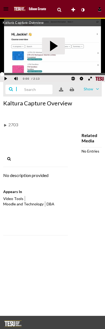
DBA (50, 204)
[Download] (61, 89)
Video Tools (13, 198)
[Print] (72, 89)
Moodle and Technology (23, 204)
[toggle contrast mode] (82, 10)
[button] (7, 9)
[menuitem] (59, 10)
